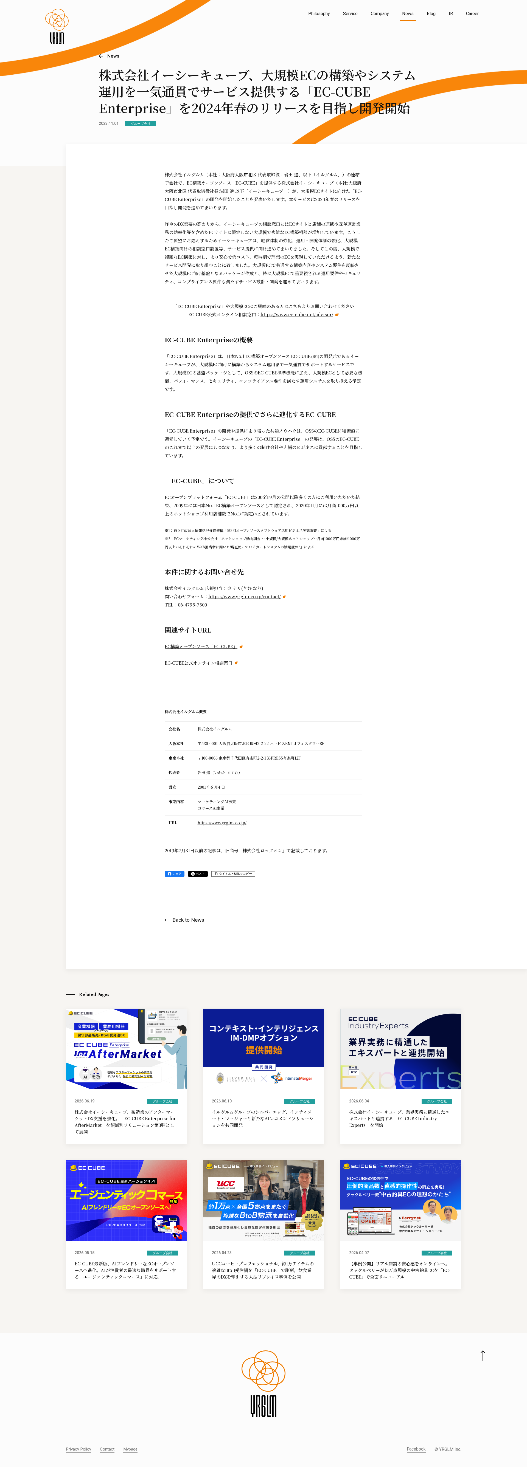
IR (451, 13)
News (408, 13)
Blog (431, 13)
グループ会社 (140, 124)
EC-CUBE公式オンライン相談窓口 (198, 663)
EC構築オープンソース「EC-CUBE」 (201, 646)
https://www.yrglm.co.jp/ (222, 822)
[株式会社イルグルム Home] (57, 26)
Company (380, 13)
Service (350, 13)
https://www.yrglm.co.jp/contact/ (244, 596)
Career (472, 13)
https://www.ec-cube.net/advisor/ (296, 314)
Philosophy (319, 13)
